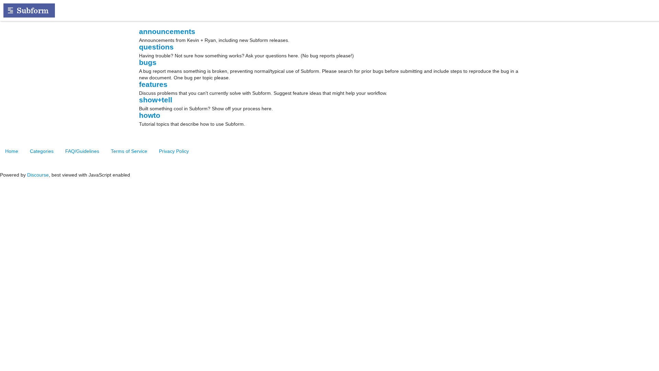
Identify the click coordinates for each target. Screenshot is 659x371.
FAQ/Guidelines (82, 151)
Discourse (38, 175)
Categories (42, 151)
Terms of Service (129, 151)
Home (11, 151)
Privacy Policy (174, 151)
